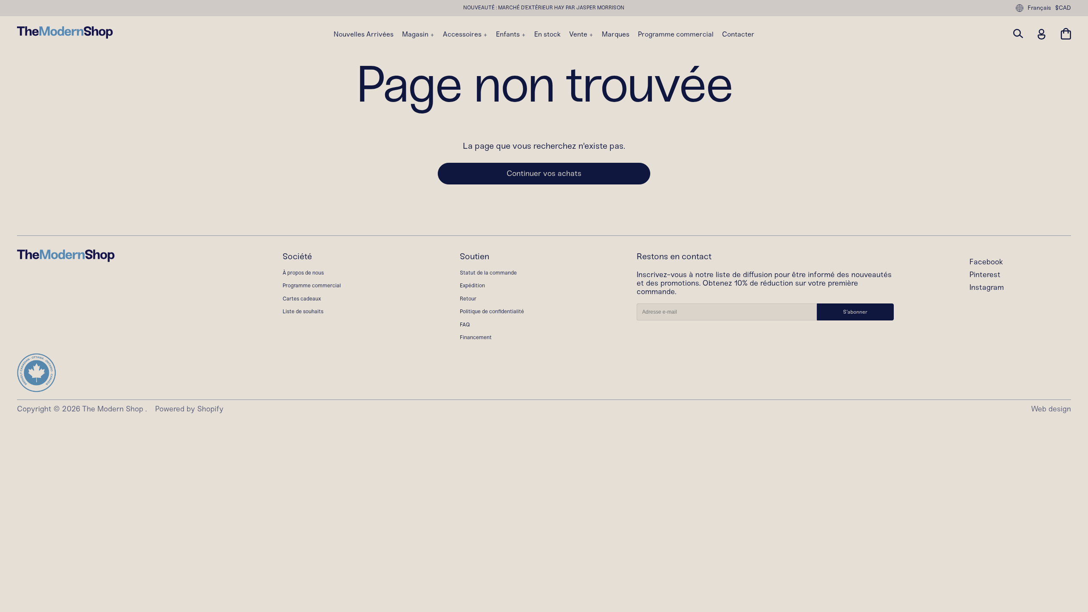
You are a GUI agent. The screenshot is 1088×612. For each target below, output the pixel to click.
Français (1039, 7)
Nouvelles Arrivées (364, 34)
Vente (579, 34)
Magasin (416, 34)
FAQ (465, 324)
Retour (468, 298)
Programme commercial (676, 34)
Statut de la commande (488, 272)
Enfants (508, 34)
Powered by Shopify (189, 409)
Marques (615, 34)
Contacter (738, 34)
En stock (547, 34)
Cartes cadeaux (302, 298)
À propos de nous (303, 272)
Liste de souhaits (303, 311)
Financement (476, 337)
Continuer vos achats (544, 173)
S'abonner (855, 312)
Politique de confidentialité (492, 311)
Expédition (472, 285)
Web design (1051, 409)
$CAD (1063, 8)
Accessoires (463, 34)
